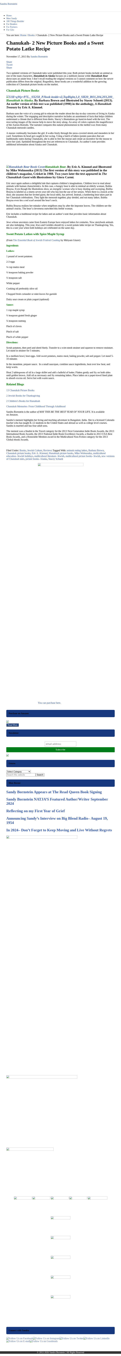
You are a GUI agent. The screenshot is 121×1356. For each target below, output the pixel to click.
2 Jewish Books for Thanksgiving (23, 395)
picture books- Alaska (36, 459)
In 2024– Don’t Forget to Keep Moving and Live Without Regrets (59, 830)
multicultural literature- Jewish (49, 456)
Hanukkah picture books (61, 453)
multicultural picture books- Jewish (83, 456)
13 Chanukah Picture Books (20, 390)
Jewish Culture (34, 450)
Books (23, 450)
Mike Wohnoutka (83, 453)
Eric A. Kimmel (40, 453)
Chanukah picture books (18, 453)
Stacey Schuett (55, 459)
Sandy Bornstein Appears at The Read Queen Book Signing (54, 792)
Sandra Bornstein (8, 4)
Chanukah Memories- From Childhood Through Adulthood (36, 406)
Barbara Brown (96, 450)
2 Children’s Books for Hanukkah (23, 401)
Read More (12, 725)
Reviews (47, 450)
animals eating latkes (77, 450)
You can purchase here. (49, 702)
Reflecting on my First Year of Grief (35, 811)
